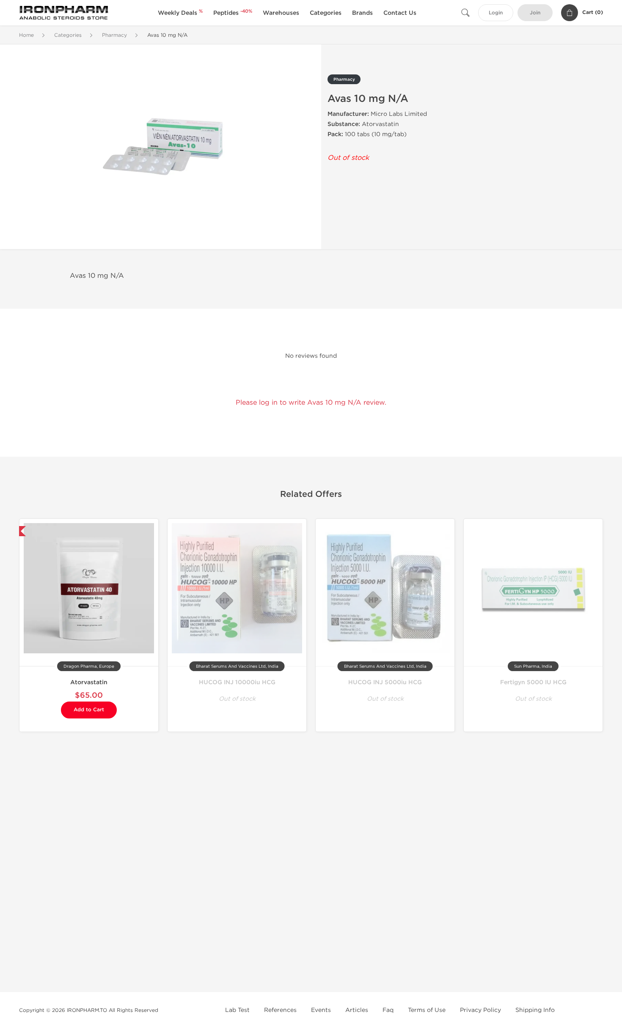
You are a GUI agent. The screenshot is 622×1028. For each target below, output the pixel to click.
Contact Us (399, 12)
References (280, 1010)
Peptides (232, 12)
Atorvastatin (88, 682)
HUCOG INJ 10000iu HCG (237, 682)
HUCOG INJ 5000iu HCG (385, 682)
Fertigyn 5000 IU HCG (533, 682)
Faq (388, 1010)
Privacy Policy (480, 1010)
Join (535, 13)
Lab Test (237, 1010)
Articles (356, 1010)
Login (496, 13)
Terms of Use (427, 1010)
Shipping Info (535, 1010)
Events (321, 1010)
